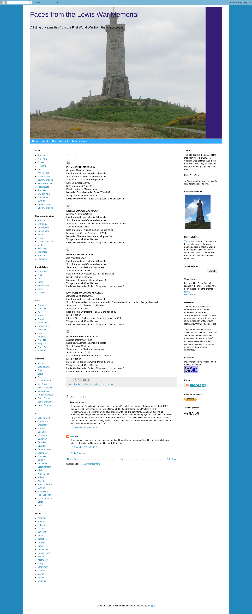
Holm (40, 234)
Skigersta (42, 343)
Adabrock (42, 305)
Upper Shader (44, 405)
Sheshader (43, 197)
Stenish (41, 255)
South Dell (42, 347)
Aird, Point (42, 159)
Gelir (40, 169)
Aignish (41, 155)
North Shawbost (45, 395)
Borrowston (43, 421)
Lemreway (42, 567)
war (111, 384)
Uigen (40, 502)
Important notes (79, 141)
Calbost (41, 528)
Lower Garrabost (45, 180)
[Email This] (74, 380)
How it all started (60, 141)
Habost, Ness (44, 326)
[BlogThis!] (78, 380)
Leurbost (42, 570)
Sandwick (42, 252)
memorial (94, 384)
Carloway (42, 439)
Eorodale (42, 315)
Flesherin (42, 166)
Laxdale (41, 238)
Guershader (43, 231)
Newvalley (42, 248)
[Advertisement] (195, 431)
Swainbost (42, 350)
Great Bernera (44, 467)
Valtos (40, 505)
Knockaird (42, 330)
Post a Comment (78, 453)
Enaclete (42, 456)
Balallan (41, 525)
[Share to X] (81, 380)
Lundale (41, 488)
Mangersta (43, 491)
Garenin (41, 460)
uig (108, 384)
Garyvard (42, 542)
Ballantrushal (44, 367)
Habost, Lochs (44, 553)
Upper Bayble (44, 204)
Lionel (41, 333)
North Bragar (44, 391)
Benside (41, 220)
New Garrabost (45, 183)
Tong (40, 289)
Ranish (41, 577)
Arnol (40, 363)
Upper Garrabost (45, 208)
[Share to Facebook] (84, 380)
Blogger (151, 606)
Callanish (42, 432)
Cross (40, 312)
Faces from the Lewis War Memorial (84, 14)
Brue (40, 377)
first (75, 384)
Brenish (41, 428)
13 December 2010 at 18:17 (84, 447)
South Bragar (44, 398)
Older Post (171, 459)
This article (189, 241)
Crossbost (42, 539)
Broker (41, 162)
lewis (87, 384)
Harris (187, 292)
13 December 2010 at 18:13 (84, 427)
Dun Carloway (44, 449)
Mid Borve (42, 384)
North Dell (42, 337)
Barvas (41, 370)
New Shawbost (45, 388)
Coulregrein (43, 227)
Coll (39, 278)
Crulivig (41, 446)
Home (35, 141)
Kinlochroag (43, 474)
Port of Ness (43, 340)
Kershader (42, 560)
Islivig (40, 470)
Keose (41, 556)
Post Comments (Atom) (89, 464)
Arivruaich (42, 521)
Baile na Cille (44, 418)
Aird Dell (42, 308)
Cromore (42, 535)
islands (81, 384)
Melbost (41, 245)
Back (40, 275)
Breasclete (43, 425)
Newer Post (72, 459)
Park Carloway (44, 495)
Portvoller (42, 190)
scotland (102, 384)
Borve (40, 374)
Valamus (42, 581)
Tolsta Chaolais (45, 498)
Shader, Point (44, 194)
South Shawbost (45, 402)
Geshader (42, 463)
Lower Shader (44, 381)
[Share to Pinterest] (87, 380)
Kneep (41, 481)
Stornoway (43, 259)
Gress (40, 282)
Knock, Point (43, 173)
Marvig (41, 574)
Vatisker (41, 292)
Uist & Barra (189, 295)
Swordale (42, 201)
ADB (72, 436)
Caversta (42, 532)
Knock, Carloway (45, 484)
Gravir (40, 546)
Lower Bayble (44, 176)
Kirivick (41, 477)
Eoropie (41, 319)
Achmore (42, 518)
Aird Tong (42, 271)
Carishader (43, 435)
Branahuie (42, 224)
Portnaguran (43, 187)
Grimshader (43, 549)
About (45, 141)
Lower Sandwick (45, 241)
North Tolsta (43, 285)
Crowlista (42, 442)
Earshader (42, 453)
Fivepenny (42, 323)
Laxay (40, 563)
